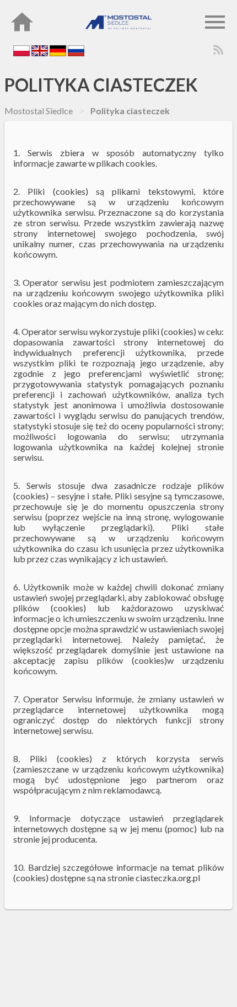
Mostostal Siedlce (38, 110)
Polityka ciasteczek (101, 84)
